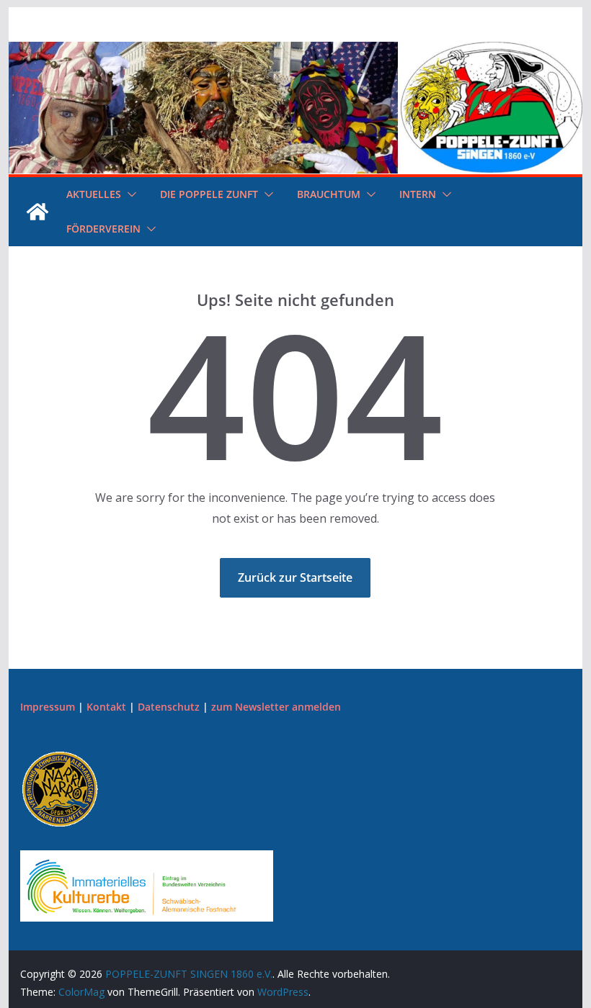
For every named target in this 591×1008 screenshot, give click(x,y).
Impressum (47, 707)
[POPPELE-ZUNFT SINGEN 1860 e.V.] (295, 52)
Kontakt (106, 707)
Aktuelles (93, 194)
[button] (129, 194)
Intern (417, 194)
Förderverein (103, 228)
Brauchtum (328, 194)
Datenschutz (169, 707)
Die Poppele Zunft (209, 194)
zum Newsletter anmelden (276, 707)
